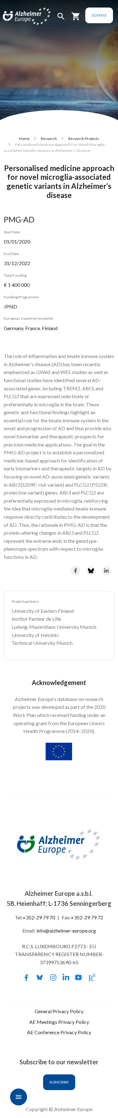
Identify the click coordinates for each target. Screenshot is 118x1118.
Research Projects (83, 138)
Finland (50, 328)
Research (49, 138)
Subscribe (59, 1082)
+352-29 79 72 (87, 917)
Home (24, 138)
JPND (10, 306)
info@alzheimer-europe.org (66, 930)
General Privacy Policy (59, 1011)
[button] (61, 19)
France (32, 328)
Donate (99, 15)
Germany (13, 328)
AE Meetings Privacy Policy (59, 1022)
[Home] (19, 16)
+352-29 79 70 (39, 917)
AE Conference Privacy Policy (59, 1032)
